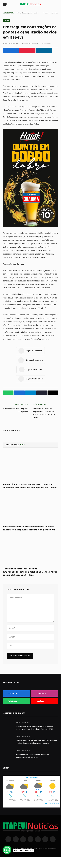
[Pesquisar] (57, 4)
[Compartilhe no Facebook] (11, 50)
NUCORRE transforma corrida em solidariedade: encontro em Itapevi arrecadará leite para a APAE (29, 528)
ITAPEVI (6, 20)
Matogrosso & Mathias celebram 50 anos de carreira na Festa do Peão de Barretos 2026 (34, 728)
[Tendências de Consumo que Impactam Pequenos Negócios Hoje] (8, 753)
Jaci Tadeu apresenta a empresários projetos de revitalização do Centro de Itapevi (44, 413)
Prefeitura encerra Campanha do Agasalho (15, 410)
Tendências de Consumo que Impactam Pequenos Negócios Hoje (32, 756)
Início (19, 13)
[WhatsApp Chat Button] (7, 850)
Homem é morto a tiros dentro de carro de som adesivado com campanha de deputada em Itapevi (29, 486)
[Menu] (5, 4)
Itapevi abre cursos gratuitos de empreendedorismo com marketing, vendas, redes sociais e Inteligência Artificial (30, 572)
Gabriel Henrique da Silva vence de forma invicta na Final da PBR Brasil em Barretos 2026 (36, 742)
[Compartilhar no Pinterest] (27, 50)
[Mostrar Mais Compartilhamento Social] (55, 50)
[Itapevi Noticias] (30, 4)
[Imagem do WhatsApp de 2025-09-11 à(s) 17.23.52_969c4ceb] (30, 226)
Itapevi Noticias (11, 430)
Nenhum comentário (30, 43)
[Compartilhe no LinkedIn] (44, 50)
